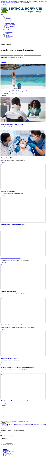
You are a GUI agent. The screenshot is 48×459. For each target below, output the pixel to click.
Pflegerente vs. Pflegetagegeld (7, 191)
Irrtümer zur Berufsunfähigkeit (8, 291)
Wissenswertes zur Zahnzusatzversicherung (11, 157)
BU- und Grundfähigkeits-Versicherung (10, 258)
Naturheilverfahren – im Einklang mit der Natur (12, 224)
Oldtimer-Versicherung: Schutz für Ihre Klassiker (13, 324)
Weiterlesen (4, 62)
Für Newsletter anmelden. (8, 435)
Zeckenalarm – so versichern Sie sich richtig (11, 57)
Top (1, 457)
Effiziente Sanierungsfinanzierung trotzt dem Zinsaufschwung (16, 400)
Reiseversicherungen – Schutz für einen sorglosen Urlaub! (15, 91)
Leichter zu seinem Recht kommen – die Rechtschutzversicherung (17, 367)
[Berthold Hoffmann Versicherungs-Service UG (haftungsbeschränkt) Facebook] (3, 440)
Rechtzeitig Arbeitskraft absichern (9, 358)
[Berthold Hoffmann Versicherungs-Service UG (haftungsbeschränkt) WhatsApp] (3, 441)
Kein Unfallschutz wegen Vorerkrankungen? (11, 124)
